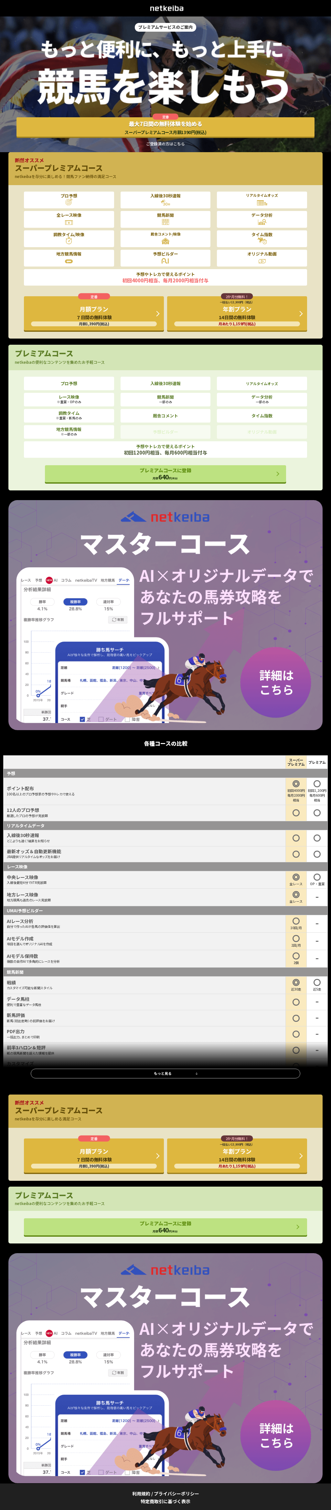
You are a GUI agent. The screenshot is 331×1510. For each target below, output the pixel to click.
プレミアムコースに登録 (165, 474)
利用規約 (141, 1493)
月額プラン (94, 315)
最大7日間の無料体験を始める (165, 127)
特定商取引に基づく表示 (165, 1501)
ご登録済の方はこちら (165, 144)
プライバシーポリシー (176, 1493)
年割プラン (237, 313)
